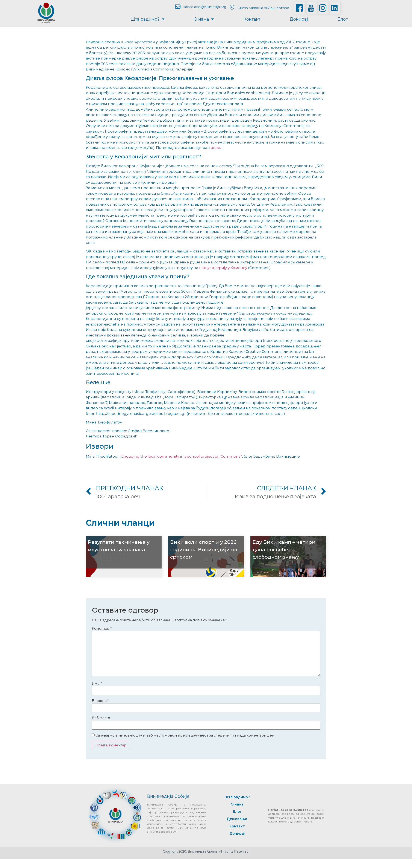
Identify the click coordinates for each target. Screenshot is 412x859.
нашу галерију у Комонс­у (223, 268)
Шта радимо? (145, 19)
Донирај (299, 19)
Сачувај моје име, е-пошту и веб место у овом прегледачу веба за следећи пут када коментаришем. (185, 735)
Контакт (251, 19)
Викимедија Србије (168, 796)
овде (215, 147)
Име (97, 683)
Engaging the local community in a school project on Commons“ (181, 456)
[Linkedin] (334, 8)
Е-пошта (100, 701)
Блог (342, 19)
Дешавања (237, 819)
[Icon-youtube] (311, 8)
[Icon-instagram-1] (323, 8)
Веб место (101, 718)
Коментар (102, 628)
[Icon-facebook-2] (299, 8)
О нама (201, 19)
